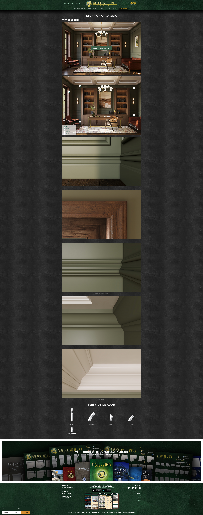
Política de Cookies (110, 512)
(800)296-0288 (68, 496)
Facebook (140, 488)
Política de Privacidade (101, 512)
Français (139, 498)
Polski (140, 502)
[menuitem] (133, 3)
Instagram (129, 488)
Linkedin (133, 488)
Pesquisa (138, 4)
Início (63, 11)
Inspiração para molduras (75, 11)
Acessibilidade (94, 512)
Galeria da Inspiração (68, 11)
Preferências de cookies (117, 512)
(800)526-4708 (67, 490)
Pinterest (136, 488)
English (140, 495)
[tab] (80, 9)
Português (139, 500)
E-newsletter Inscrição (69, 3)
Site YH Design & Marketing (129, 512)
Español (139, 497)
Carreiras (78, 3)
